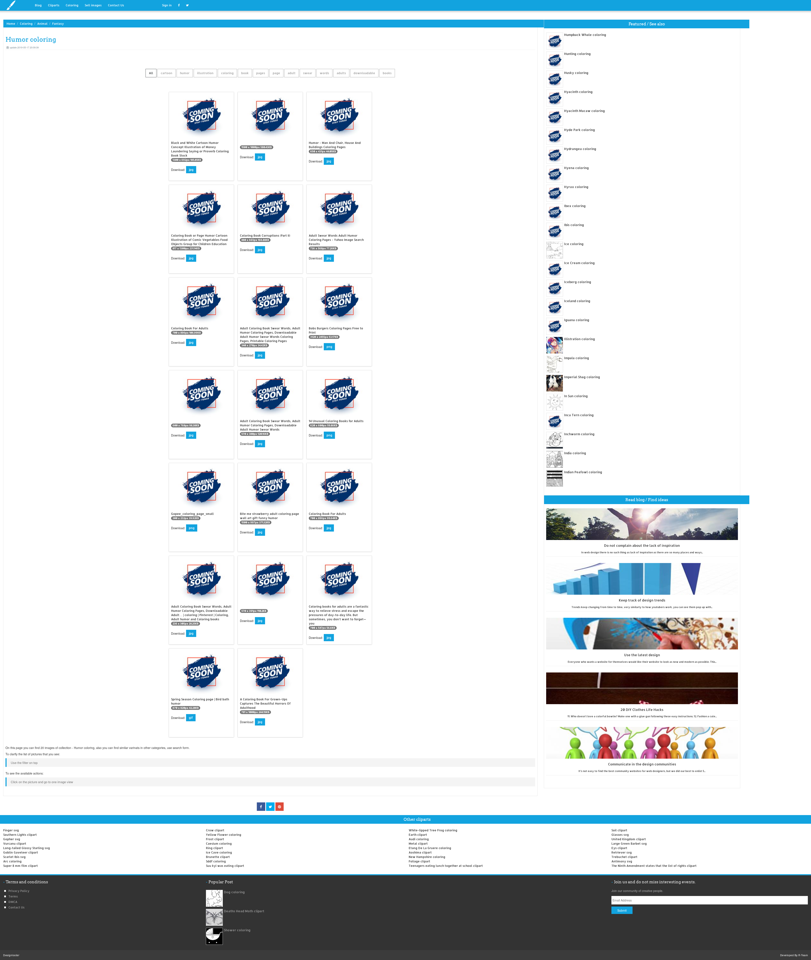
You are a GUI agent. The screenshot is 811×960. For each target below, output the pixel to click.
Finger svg (11, 830)
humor (184, 73)
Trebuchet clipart (624, 857)
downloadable (364, 73)
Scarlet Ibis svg (14, 857)
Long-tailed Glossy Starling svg (26, 848)
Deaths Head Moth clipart (244, 911)
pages (260, 73)
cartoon (166, 73)
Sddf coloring (216, 861)
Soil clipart (619, 830)
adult (291, 73)
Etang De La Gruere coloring (430, 848)
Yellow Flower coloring (223, 834)
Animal (42, 23)
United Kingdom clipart (628, 839)
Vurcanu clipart (14, 843)
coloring (227, 73)
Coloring (72, 5)
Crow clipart (215, 830)
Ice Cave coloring (219, 852)
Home (11, 23)
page (276, 73)
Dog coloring (234, 892)
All (151, 73)
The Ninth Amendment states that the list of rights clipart (654, 865)
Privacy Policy (18, 891)
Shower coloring (237, 930)
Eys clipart (619, 848)
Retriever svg (621, 852)
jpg (191, 169)
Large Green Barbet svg (629, 843)
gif (191, 717)
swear (307, 73)
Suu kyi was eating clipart (225, 865)
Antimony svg (621, 861)
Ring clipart (214, 848)
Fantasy (58, 23)
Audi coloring (419, 839)
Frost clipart (215, 839)
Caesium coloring (219, 843)
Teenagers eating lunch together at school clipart (446, 865)
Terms (13, 896)
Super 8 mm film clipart (20, 865)
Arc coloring (12, 861)
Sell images (93, 5)
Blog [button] (38, 5)
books (387, 73)
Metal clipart (418, 843)
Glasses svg (620, 834)
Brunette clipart (218, 857)
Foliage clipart (419, 861)
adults (341, 73)
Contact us (16, 907)
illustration (205, 73)
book (245, 73)
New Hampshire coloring (427, 857)
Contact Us (116, 5)
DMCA (12, 902)
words (324, 73)
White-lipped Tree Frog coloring (433, 830)
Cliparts (53, 5)
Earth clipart (418, 834)
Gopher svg (11, 839)
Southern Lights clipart (20, 834)
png (329, 346)
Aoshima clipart (420, 852)
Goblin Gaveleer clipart (20, 852)
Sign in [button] (167, 5)
